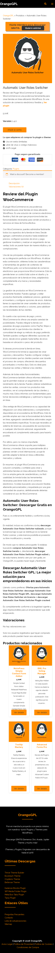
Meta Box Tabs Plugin (14, 894)
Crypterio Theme (12, 879)
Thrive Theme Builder (14, 872)
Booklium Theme (12, 876)
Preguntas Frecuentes (14, 914)
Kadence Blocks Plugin (15, 888)
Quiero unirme (33, 28)
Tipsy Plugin (10, 898)
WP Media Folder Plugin (15, 891)
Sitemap (8, 924)
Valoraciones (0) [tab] (16, 186)
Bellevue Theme (12, 882)
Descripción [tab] (14, 183)
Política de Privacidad (23, 944)
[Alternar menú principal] (52, 4)
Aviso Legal (7, 944)
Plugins (16, 169)
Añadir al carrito (15, 130)
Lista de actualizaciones (15, 921)
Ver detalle (19, 712)
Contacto (9, 917)
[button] (45, 4)
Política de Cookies (43, 944)
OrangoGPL (9, 4)
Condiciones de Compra (28, 947)
